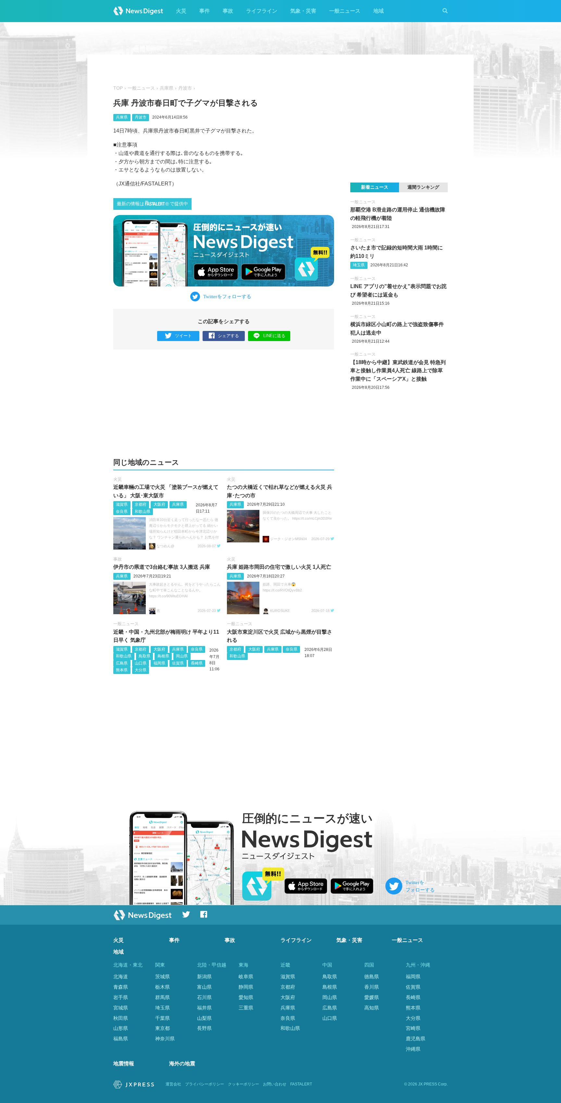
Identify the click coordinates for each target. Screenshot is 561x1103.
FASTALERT (301, 1084)
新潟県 (204, 976)
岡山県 (182, 656)
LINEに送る (274, 335)
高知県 (371, 1007)
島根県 (163, 656)
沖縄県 (413, 1049)
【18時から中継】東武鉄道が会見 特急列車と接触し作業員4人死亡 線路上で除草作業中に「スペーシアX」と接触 (398, 371)
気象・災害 (303, 11)
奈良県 (122, 511)
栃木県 (162, 987)
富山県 (204, 987)
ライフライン (261, 11)
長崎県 (197, 663)
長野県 (204, 1028)
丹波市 (185, 88)
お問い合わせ (274, 1084)
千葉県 (162, 1018)
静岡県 (246, 987)
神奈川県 (165, 1038)
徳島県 (371, 976)
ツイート (183, 335)
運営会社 (173, 1084)
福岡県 (159, 663)
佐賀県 (178, 663)
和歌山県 (142, 511)
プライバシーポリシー (204, 1084)
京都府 (140, 504)
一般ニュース (344, 11)
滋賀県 (122, 504)
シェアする (228, 335)
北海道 (120, 976)
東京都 (162, 1028)
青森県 (120, 987)
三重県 (246, 1007)
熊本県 (122, 670)
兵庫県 (166, 88)
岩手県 (120, 997)
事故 (228, 11)
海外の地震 (182, 1063)
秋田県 (120, 1018)
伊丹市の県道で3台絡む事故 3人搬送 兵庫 (161, 567)
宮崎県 (413, 1028)
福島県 (120, 1038)
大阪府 (159, 504)
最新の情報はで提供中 (152, 203)
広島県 (122, 663)
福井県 (204, 1007)
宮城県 (120, 1007)
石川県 (204, 997)
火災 (181, 11)
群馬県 (162, 997)
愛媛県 (371, 997)
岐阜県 (246, 976)
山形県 (120, 1028)
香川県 (371, 987)
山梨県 (204, 1018)
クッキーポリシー (243, 1084)
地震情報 (123, 1063)
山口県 (140, 663)
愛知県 (246, 997)
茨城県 (162, 976)
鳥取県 (144, 656)
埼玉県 (359, 265)
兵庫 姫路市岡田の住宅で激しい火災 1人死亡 (279, 567)
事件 (204, 11)
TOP (118, 88)
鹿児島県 (415, 1038)
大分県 (140, 670)
